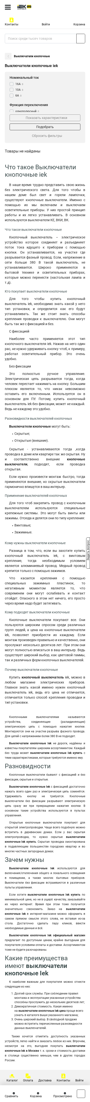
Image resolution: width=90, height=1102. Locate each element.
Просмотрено (62, 1096)
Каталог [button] (12, 1080)
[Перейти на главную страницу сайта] (36, 7)
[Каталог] (8, 7)
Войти (46, 24)
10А (19, 89)
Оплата (28, 1080)
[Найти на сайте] (80, 38)
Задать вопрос (88, 550)
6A (18, 95)
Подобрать (45, 127)
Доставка (45, 1080)
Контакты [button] (11, 24)
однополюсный (27, 111)
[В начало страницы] (81, 1094)
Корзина (79, 24)
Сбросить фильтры (47, 136)
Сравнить (11, 1096)
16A (19, 84)
